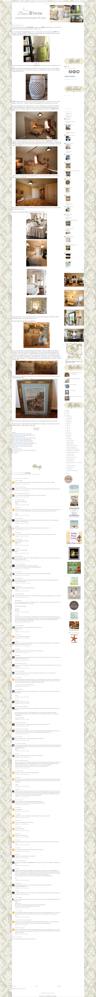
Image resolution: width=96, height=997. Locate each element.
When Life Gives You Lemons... (72, 457)
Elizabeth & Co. (68, 179)
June (68, 427)
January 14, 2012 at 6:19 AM (22, 568)
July (67, 425)
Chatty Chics (17, 897)
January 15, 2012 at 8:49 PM (22, 686)
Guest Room (28, 474)
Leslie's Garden (17, 736)
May (68, 428)
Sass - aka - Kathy (18, 799)
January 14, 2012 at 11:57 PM (22, 638)
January (68, 435)
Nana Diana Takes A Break (70, 135)
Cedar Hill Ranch (69, 203)
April (68, 430)
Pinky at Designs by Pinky (19, 860)
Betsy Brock (17, 677)
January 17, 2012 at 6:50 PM (22, 844)
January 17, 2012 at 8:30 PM (22, 865)
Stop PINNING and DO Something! (72, 448)
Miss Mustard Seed (69, 116)
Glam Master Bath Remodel (74, 378)
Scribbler (16, 655)
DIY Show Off (14, 447)
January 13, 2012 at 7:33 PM (22, 529)
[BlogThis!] (27, 473)
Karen (16, 753)
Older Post (59, 986)
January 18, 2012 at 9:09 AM (22, 894)
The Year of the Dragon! (70, 455)
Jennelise (16, 586)
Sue (15, 641)
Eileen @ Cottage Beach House (20, 760)
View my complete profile (70, 68)
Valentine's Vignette (69, 442)
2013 (67, 413)
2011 (67, 473)
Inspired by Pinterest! (70, 443)
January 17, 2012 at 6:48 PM (22, 830)
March (68, 432)
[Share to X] (28, 473)
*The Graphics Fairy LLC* (70, 132)
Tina (16, 526)
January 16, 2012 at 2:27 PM (22, 733)
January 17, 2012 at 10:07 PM (22, 880)
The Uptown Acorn (69, 124)
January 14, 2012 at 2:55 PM (22, 597)
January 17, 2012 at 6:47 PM (22, 817)
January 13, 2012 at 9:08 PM (22, 545)
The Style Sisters (69, 154)
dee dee (16, 548)
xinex (16, 700)
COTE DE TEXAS (69, 214)
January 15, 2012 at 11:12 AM (22, 668)
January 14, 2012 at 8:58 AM (22, 575)
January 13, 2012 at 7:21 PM (22, 523)
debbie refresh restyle (19, 499)
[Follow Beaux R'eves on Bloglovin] (70, 77)
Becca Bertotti (17, 571)
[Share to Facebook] (29, 473)
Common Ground (69, 187)
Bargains (18, 474)
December (68, 416)
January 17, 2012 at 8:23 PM (22, 857)
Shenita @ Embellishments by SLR (21, 493)
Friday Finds (22, 474)
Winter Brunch (69, 468)
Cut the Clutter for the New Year (72, 470)
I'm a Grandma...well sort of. (71, 465)
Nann (16, 868)
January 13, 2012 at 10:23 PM (22, 560)
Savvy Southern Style (16, 451)
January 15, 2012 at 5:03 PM (22, 674)
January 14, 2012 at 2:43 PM (22, 590)
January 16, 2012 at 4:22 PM (22, 740)
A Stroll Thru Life (69, 113)
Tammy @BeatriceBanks (19, 722)
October (68, 420)
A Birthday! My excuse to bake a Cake (73, 450)
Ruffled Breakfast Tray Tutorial (72, 445)
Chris (16, 615)
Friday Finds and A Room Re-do (72, 452)
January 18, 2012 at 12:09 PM (22, 907)
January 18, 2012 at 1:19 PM (22, 916)
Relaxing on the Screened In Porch (76, 396)
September (69, 421)
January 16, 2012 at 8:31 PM (22, 750)
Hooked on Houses (69, 217)
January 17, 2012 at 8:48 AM (22, 786)
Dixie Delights (68, 118)
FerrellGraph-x (17, 539)
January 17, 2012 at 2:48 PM (22, 804)
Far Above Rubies (69, 151)
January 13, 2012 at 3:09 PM (22, 484)
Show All (82, 269)
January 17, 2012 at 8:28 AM (22, 774)
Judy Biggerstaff (18, 556)
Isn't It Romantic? (69, 438)
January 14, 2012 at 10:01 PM (22, 631)
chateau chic (17, 883)
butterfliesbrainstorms (19, 927)
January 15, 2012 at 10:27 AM (22, 660)
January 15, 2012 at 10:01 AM (22, 646)
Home (37, 986)
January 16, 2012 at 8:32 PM (22, 757)
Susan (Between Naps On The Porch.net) (22, 919)
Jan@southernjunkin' (19, 671)
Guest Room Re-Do (36, 474)
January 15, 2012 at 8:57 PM (22, 697)
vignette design (68, 162)
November (69, 418)
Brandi (16, 854)
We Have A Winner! (73, 384)
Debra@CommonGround (19, 487)
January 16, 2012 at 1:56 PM (22, 726)
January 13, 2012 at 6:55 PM (22, 515)
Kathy (16, 891)
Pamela (16, 789)
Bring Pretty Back (18, 625)
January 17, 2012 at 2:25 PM (22, 796)
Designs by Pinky (69, 253)
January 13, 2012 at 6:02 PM (22, 504)
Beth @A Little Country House (20, 729)
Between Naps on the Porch (70, 121)
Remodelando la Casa (69, 206)
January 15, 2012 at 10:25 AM (22, 652)
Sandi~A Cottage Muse (19, 563)
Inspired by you (18, 518)
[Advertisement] (22, 976)
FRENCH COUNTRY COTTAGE (71, 220)
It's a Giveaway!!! (73, 390)
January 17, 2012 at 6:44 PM (22, 811)
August (68, 423)
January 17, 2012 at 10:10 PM (22, 888)
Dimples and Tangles (69, 143)
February (68, 433)
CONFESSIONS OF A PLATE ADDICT (72, 170)
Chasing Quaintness (69, 261)
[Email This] (25, 473)
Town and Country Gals (19, 743)
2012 (67, 415)
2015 (67, 410)
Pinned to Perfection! (70, 440)
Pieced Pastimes (18, 578)
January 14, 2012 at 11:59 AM (22, 583)
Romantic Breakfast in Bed (71, 447)
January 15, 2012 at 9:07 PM (22, 703)
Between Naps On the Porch (17, 448)
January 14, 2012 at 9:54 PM (22, 622)
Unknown (16, 507)
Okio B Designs (18, 689)
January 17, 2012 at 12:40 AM (22, 767)
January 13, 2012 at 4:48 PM (22, 490)
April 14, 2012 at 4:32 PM (21, 924)
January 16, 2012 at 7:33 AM (22, 719)
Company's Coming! (70, 454)
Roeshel (16, 649)
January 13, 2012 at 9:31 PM (22, 553)
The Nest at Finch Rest (70, 236)
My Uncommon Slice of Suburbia (21, 450)
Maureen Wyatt (17, 480)
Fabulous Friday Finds (70, 459)
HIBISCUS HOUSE (18, 593)
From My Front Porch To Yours (71, 244)
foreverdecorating (18, 770)
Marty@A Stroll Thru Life (19, 663)
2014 (67, 411)
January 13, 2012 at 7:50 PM (22, 536)
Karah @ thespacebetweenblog (20, 706)
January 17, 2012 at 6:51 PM (22, 851)
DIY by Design (14, 452)
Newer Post (14, 986)
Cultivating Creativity (70, 467)
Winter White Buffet (70, 460)
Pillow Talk (68, 437)
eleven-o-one (17, 910)
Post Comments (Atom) (21, 988)
